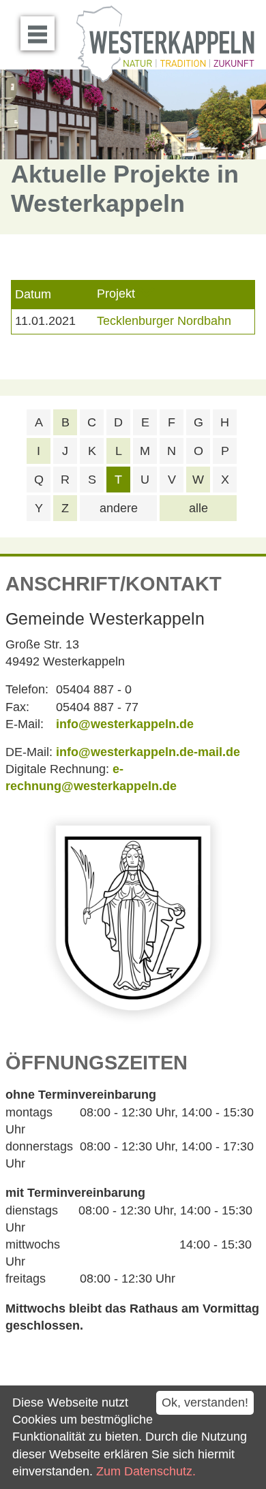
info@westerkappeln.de (125, 724)
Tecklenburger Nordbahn (164, 321)
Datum (33, 294)
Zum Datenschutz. (146, 1471)
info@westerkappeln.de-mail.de (148, 752)
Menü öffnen (37, 33)
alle (198, 508)
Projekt (116, 294)
